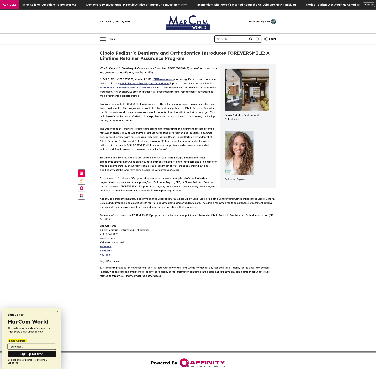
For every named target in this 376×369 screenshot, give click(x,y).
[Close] (57, 311)
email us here (107, 238)
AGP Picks (9, 4)
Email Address (17, 340)
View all (369, 4)
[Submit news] (81, 173)
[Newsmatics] (81, 195)
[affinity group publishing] (81, 188)
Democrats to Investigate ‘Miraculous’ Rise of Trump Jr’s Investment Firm (136, 4)
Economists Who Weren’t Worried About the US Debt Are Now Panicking (246, 4)
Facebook (105, 246)
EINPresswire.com (163, 79)
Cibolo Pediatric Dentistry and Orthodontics (144, 83)
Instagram (106, 250)
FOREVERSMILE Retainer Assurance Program (126, 87)
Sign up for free (31, 354)
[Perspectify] (81, 180)
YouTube (105, 254)
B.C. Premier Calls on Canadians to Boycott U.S (44, 4)
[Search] (250, 39)
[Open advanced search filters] (257, 39)
